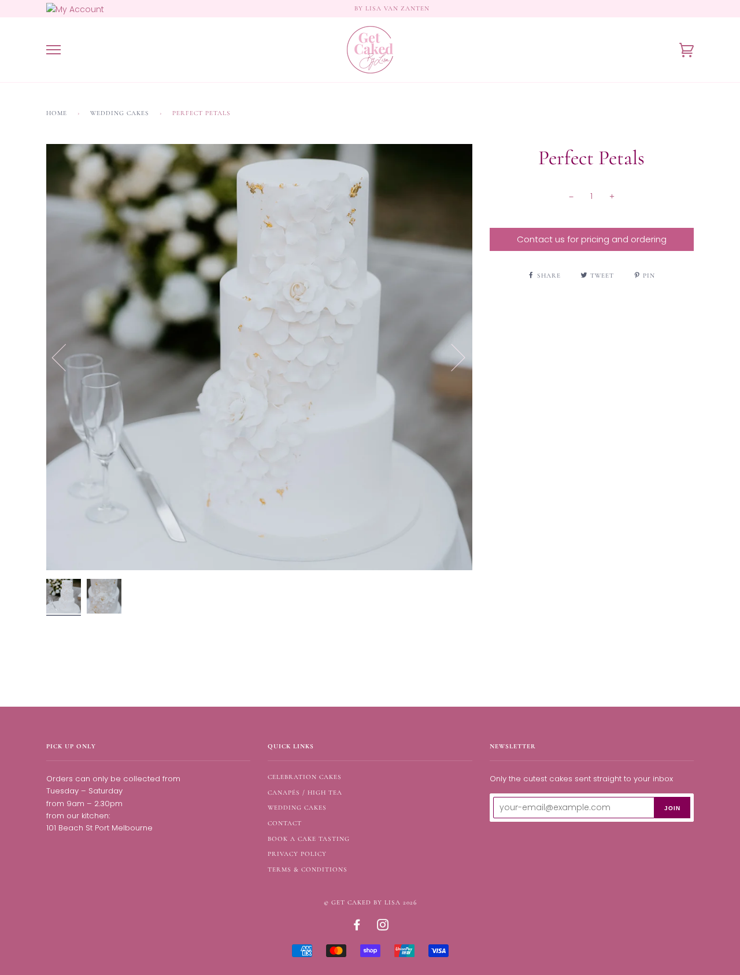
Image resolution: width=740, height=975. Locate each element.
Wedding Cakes (119, 113)
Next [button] (451, 357)
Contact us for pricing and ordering (592, 239)
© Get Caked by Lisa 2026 (370, 902)
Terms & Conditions (307, 869)
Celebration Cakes (305, 777)
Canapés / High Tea (305, 792)
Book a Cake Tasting (309, 839)
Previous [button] (66, 357)
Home (56, 113)
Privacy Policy (297, 854)
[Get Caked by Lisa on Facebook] (357, 927)
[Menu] (53, 50)
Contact (285, 823)
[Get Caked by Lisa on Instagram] (383, 927)
